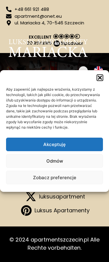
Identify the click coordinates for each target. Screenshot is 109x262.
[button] (100, 78)
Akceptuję (54, 144)
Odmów (54, 161)
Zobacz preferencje (54, 177)
